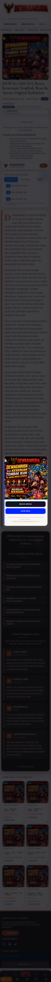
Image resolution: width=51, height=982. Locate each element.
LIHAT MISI (25, 511)
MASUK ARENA (25, 504)
